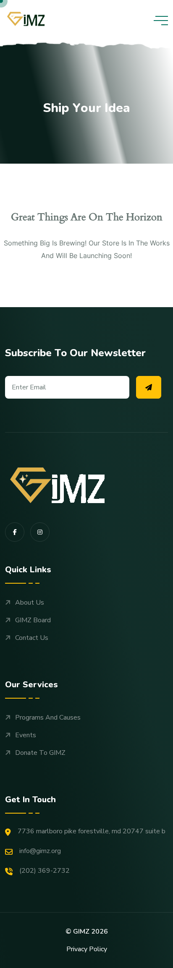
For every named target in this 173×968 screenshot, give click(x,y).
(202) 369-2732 (44, 870)
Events (25, 735)
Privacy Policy (86, 949)
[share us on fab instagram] (40, 532)
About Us (29, 602)
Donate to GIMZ (40, 752)
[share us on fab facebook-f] (14, 532)
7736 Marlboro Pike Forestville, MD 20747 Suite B (91, 831)
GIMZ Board (33, 620)
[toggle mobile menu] (161, 20)
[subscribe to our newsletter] (148, 387)
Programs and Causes (48, 717)
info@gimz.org (40, 851)
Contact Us (31, 637)
